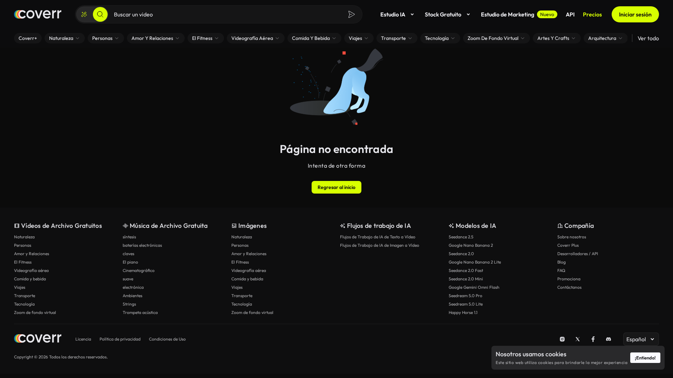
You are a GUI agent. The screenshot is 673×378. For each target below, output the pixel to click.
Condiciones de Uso (167, 339)
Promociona (568, 278)
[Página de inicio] (37, 14)
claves (128, 253)
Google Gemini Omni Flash (474, 287)
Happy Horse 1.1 (463, 312)
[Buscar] (100, 14)
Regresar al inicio (336, 187)
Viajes (19, 287)
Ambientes (132, 295)
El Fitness (23, 262)
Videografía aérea (31, 270)
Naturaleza (24, 236)
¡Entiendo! (645, 357)
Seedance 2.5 (461, 236)
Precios (592, 14)
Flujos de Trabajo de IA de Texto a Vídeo (377, 236)
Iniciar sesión (635, 14)
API (570, 14)
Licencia (83, 339)
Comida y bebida (30, 278)
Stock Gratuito (443, 14)
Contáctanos (569, 287)
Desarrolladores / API (577, 253)
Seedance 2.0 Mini (466, 278)
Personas (22, 245)
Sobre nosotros (571, 236)
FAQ (561, 270)
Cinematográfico (139, 270)
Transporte (24, 295)
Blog (561, 262)
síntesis (129, 236)
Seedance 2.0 (461, 253)
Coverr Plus (568, 245)
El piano (130, 262)
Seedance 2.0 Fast (466, 270)
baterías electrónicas (142, 245)
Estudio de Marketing (517, 14)
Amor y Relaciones (31, 253)
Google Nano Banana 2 (471, 245)
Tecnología (24, 304)
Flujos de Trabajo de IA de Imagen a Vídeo (379, 245)
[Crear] (84, 14)
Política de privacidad (120, 339)
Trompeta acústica (140, 312)
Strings (129, 304)
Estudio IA (392, 14)
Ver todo (648, 38)
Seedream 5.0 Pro (465, 295)
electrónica (133, 287)
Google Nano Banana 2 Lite (475, 262)
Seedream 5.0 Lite (466, 304)
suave (128, 278)
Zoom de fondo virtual (35, 312)
